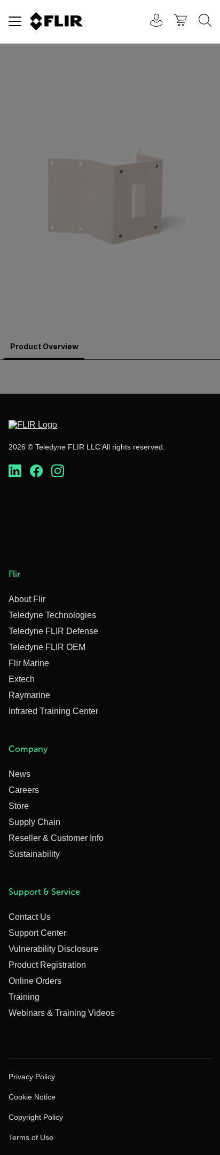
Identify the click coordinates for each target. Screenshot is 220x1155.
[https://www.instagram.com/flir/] (57, 471)
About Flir (27, 599)
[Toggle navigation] (15, 21)
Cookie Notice (32, 1097)
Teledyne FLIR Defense (53, 631)
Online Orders (35, 980)
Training (24, 996)
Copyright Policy (36, 1117)
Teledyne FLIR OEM (47, 647)
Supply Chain (34, 822)
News (19, 774)
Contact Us (30, 916)
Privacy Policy (32, 1076)
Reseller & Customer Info (56, 838)
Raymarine (29, 695)
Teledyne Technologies (52, 615)
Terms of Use (31, 1137)
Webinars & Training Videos (62, 1012)
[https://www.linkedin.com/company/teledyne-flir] (15, 471)
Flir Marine (29, 663)
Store (19, 806)
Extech (22, 679)
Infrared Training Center (53, 711)
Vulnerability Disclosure (53, 948)
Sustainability (34, 854)
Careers (24, 790)
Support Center (37, 932)
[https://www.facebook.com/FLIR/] (36, 471)
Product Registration (47, 964)
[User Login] (150, 21)
